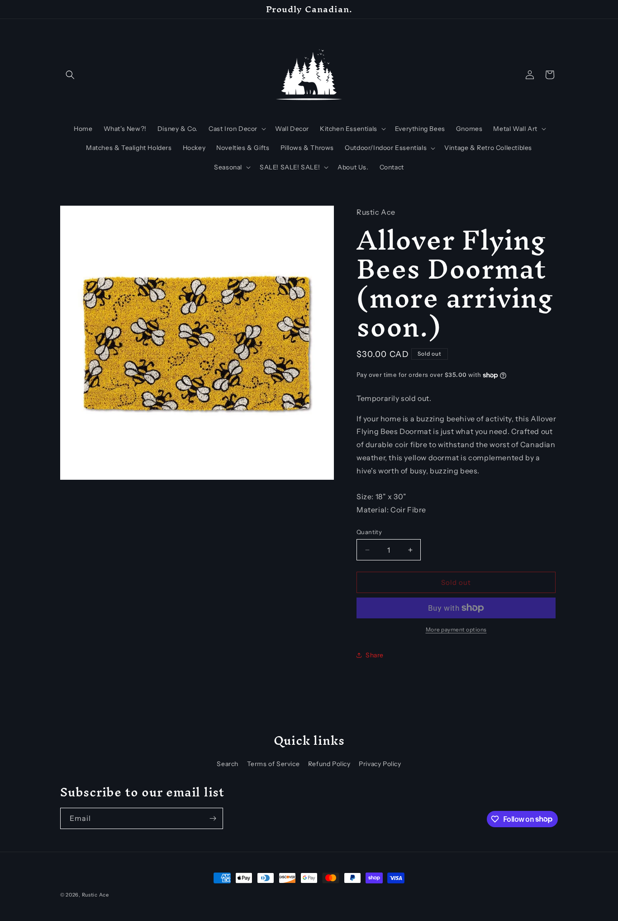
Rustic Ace (95, 895)
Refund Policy (329, 764)
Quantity (369, 531)
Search (227, 764)
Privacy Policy (380, 764)
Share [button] (375, 655)
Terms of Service (273, 764)
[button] (70, 75)
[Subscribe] (213, 818)
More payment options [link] (456, 629)
